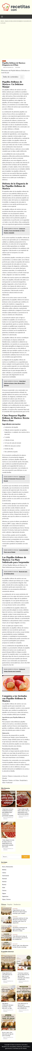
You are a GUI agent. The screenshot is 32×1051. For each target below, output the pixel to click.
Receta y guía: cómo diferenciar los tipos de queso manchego (7, 1034)
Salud (3, 887)
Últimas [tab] (3, 904)
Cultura (4, 872)
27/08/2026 (5, 982)
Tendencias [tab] (17, 904)
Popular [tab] (9, 904)
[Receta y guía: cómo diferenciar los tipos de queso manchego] (6, 947)
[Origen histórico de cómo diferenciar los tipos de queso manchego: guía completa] (6, 912)
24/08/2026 (5, 1011)
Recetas (4, 805)
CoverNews (16, 1048)
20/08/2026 (5, 1038)
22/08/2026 (21, 1011)
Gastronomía (5, 875)
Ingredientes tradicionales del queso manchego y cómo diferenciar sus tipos (20, 929)
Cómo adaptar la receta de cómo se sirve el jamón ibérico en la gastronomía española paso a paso (8, 843)
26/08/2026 (21, 982)
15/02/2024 (17, 67)
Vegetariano (5, 896)
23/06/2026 (21, 817)
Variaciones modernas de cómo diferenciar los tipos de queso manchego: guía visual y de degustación (23, 976)
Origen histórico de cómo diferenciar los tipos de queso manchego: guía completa (20, 912)
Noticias (4, 881)
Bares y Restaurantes (7, 866)
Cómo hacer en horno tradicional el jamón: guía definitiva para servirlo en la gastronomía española (7, 812)
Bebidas (4, 869)
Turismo (4, 890)
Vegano (4, 893)
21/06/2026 (5, 849)
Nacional (4, 878)
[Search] (29, 16)
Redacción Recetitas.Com (8, 67)
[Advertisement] (16, 41)
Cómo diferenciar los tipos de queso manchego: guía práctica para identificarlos (20, 938)
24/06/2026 (5, 818)
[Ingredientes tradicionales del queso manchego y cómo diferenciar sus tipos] (6, 929)
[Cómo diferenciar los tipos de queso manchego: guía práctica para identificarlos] (6, 938)
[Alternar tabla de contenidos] (21, 77)
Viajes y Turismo (6, 899)
